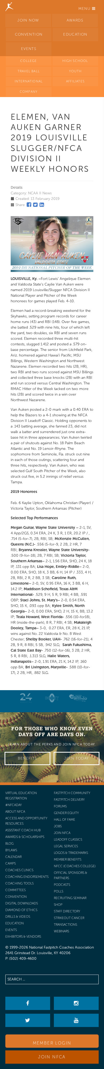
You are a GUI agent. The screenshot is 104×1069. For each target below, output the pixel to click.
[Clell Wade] (78, 698)
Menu (85, 8)
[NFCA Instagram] (76, 1003)
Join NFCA (52, 1056)
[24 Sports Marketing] (26, 698)
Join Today (76, 758)
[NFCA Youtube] (76, 1020)
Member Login (52, 1043)
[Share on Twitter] (35, 205)
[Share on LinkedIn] (41, 205)
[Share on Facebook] (29, 205)
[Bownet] (52, 698)
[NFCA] (9, 6)
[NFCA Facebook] (27, 1003)
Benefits (27, 758)
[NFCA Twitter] (27, 1020)
